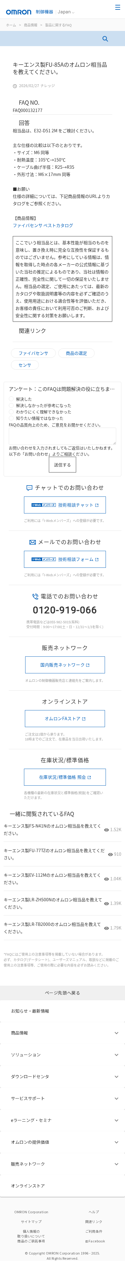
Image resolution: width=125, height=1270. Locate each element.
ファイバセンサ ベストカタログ (43, 225)
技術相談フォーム (76, 559)
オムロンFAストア (63, 718)
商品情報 (30, 24)
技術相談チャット (76, 505)
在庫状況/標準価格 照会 (62, 777)
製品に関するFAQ (58, 24)
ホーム (11, 24)
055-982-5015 (60, 621)
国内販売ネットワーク (62, 665)
